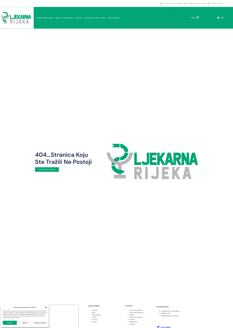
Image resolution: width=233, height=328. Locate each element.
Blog (96, 18)
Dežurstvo (78, 18)
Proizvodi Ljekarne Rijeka (44, 18)
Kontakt (102, 18)
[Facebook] (218, 18)
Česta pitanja (88, 18)
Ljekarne (58, 18)
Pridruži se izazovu (113, 18)
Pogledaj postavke (40, 323)
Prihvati (9, 323)
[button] (46, 307)
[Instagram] (222, 18)
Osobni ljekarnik (68, 18)
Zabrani (24, 323)
